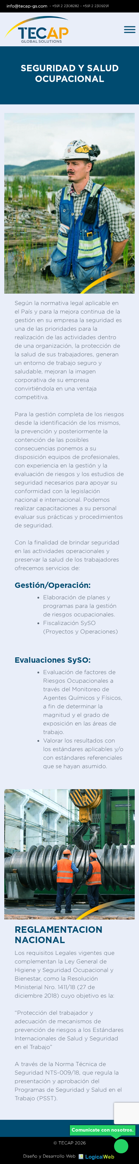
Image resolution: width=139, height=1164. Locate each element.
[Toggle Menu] (129, 29)
